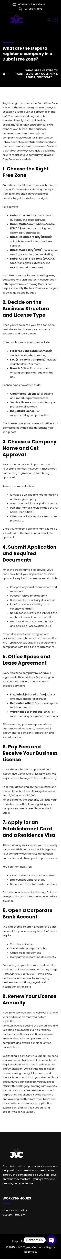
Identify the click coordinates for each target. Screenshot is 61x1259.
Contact (45, 1241)
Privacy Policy (29, 1241)
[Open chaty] (51, 1240)
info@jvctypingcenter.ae (31, 4)
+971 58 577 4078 (32, 8)
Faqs (15, 1241)
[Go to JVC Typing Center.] (8, 74)
